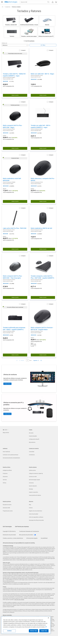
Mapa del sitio (6, 432)
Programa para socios (8, 510)
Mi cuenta (31, 432)
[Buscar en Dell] (48, 2)
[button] (52, 2)
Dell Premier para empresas (22, 526)
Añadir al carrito (15, 95)
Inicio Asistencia (6, 451)
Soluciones (5, 476)
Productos (5, 473)
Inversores (31, 482)
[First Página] (17, 360)
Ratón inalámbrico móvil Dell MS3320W (12, 179)
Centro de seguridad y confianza (36, 517)
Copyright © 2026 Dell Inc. (9, 531)
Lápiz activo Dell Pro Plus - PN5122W (14, 228)
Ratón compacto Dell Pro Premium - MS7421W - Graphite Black (42, 328)
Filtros (43, 45)
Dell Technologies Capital (34, 479)
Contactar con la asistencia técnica (10, 454)
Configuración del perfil (34, 439)
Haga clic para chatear (19, 599)
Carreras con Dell (32, 476)
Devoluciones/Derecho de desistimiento (11, 457)
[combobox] (35, 2)
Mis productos (32, 442)
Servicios (5, 479)
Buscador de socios (7, 504)
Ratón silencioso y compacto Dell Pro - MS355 (43, 179)
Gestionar (9, 630)
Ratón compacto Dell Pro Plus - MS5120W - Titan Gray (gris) (12, 277)
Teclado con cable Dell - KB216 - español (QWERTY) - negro (41, 126)
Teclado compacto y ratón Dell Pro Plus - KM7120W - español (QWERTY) (42, 277)
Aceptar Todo (44, 630)
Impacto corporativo (33, 492)
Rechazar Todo (33, 630)
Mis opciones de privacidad (26, 534)
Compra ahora (7, 383)
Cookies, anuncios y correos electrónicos (13, 538)
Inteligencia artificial (7, 470)
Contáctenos (32, 454)
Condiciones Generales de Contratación (29, 531)
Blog (30, 504)
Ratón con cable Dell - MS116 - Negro (42, 74)
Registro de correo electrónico (35, 510)
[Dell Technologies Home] (11, 2)
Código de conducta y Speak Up (36, 473)
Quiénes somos (32, 470)
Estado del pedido (33, 436)
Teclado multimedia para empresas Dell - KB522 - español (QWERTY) (14, 328)
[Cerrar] (48, 617)
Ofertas (4, 482)
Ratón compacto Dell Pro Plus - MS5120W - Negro (12, 126)
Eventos (31, 507)
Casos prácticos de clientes (35, 495)
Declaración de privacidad (9, 534)
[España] (2, 7)
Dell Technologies (7, 526)
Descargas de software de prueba (36, 520)
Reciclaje (31, 489)
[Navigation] (2, 2)
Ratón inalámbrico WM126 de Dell (41, 228)
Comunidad (31, 451)
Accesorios (7, 6)
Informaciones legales (31, 538)
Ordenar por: (4, 43)
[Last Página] (41, 360)
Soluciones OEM (6, 507)
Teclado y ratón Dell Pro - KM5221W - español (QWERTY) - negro (14, 75)
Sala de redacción (33, 485)
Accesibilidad (44, 538)
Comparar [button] (23, 50)
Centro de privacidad (33, 514)
